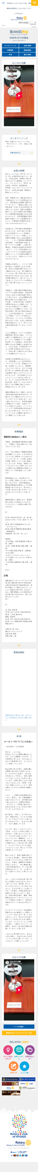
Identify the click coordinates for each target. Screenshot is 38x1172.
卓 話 (10, 54)
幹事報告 (10, 50)
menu (3, 3)
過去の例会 (27, 54)
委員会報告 (27, 50)
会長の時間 (27, 46)
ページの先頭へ (19, 1026)
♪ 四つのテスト (15, 152)
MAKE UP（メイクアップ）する (19, 1033)
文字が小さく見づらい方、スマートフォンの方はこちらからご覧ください (18, 717)
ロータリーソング (10, 46)
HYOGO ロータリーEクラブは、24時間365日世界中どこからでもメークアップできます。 (19, 8)
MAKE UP (34, 2)
